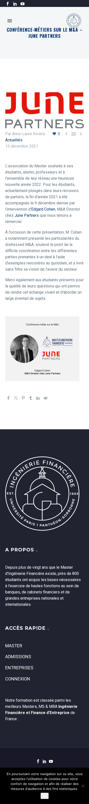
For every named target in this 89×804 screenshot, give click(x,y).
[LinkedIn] (15, 4)
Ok (45, 796)
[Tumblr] (31, 398)
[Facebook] (7, 4)
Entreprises (19, 667)
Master (13, 645)
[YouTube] (22, 4)
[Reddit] (45, 398)
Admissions (18, 656)
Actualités (13, 140)
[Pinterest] (23, 398)
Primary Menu (9, 20)
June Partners (27, 215)
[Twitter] (16, 398)
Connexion (17, 678)
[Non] (82, 785)
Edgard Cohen (43, 209)
